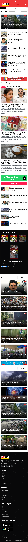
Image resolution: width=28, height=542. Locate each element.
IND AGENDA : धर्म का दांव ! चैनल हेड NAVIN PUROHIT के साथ (13, 262)
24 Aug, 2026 (5, 172)
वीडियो (3, 476)
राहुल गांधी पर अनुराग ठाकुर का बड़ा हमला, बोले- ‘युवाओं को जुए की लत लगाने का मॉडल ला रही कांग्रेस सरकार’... (17, 41)
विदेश (10, 208)
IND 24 (11, 537)
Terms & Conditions (18, 540)
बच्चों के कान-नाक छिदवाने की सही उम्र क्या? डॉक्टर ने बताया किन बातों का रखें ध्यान (12, 105)
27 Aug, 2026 (5, 28)
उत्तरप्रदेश (10, 194)
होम (3, 473)
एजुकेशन (4, 509)
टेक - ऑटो (18, 86)
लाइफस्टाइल (3, 86)
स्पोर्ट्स (14, 86)
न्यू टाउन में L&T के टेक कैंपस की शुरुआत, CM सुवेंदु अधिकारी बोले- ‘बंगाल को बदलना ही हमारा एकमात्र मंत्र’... (17, 71)
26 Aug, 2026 (5, 449)
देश (9, 201)
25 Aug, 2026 (5, 113)
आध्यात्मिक (9, 86)
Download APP (22, 1)
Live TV (3, 478)
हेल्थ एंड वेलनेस (5, 514)
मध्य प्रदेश (10, 187)
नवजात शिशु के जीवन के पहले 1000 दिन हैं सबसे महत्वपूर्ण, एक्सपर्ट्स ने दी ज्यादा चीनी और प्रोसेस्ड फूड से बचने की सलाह (13, 162)
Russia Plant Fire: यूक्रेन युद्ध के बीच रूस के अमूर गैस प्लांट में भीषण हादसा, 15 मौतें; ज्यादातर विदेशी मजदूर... (17, 49)
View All (22, 277)
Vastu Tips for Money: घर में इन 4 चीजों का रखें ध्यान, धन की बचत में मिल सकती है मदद (13, 133)
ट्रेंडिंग (3, 507)
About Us (4, 481)
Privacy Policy (8, 540)
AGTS (14, 538)
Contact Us (4, 483)
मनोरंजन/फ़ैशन (5, 490)
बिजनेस (3, 500)
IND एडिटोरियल (5, 517)
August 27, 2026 (8, 1)
